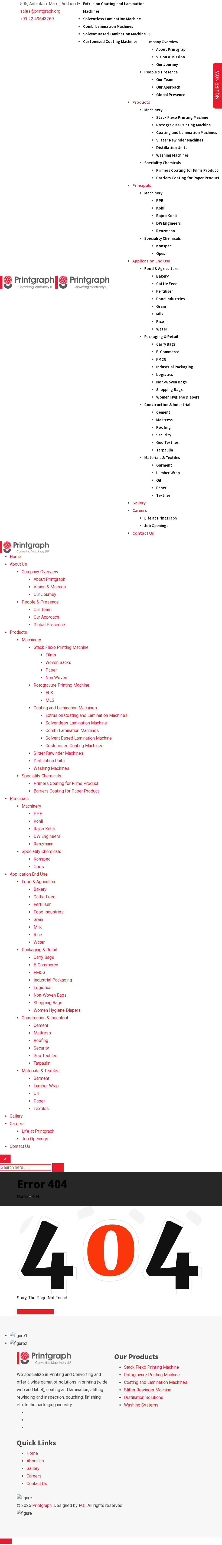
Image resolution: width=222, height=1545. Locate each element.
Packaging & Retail (161, 336)
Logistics (164, 374)
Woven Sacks (58, 662)
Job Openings (156, 525)
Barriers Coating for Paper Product (188, 177)
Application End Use (151, 261)
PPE (159, 200)
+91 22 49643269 (37, 18)
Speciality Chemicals (162, 162)
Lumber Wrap (168, 472)
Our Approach (168, 87)
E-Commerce (167, 351)
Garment (164, 465)
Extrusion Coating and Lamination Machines (86, 715)
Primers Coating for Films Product (187, 170)
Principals (141, 185)
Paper (161, 487)
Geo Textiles (167, 442)
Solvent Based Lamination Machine (114, 33)
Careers (139, 510)
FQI (82, 1505)
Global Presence (170, 94)
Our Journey (167, 64)
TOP (7, 1541)
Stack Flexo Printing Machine (182, 117)
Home (15, 556)
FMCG (161, 359)
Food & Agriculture (161, 268)
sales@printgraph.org (40, 11)
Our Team (164, 79)
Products (141, 102)
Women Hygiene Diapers (178, 397)
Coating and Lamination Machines (186, 132)
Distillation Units (171, 147)
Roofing (163, 427)
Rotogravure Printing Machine (183, 124)
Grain (161, 306)
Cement (163, 412)
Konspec (163, 245)
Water (161, 329)
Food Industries (170, 298)
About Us (18, 564)
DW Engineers (168, 223)
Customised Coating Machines (110, 41)
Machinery (153, 109)
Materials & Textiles (162, 457)
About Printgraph (172, 49)
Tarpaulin (164, 450)
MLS (49, 700)
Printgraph (42, 1505)
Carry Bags (166, 344)
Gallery (139, 502)
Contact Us (143, 533)
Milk (160, 313)
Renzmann (165, 230)
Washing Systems (141, 1405)
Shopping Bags (169, 389)
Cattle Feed (167, 283)
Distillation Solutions (143, 1397)
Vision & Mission (170, 56)
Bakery (162, 276)
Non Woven (56, 677)
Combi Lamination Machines (108, 26)
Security (163, 434)
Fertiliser (164, 291)
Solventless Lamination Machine (112, 18)
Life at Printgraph (160, 518)
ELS (49, 692)
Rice (160, 321)
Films (50, 654)
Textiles (163, 495)
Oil (158, 480)
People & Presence (161, 72)
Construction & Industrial (167, 404)
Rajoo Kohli (166, 215)
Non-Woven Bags (171, 381)
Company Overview (161, 41)
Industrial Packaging (174, 366)
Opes (160, 253)
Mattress (164, 419)
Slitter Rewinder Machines (179, 140)
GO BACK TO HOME (35, 1311)
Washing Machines (172, 155)
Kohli (160, 208)
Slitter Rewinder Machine (147, 1389)
